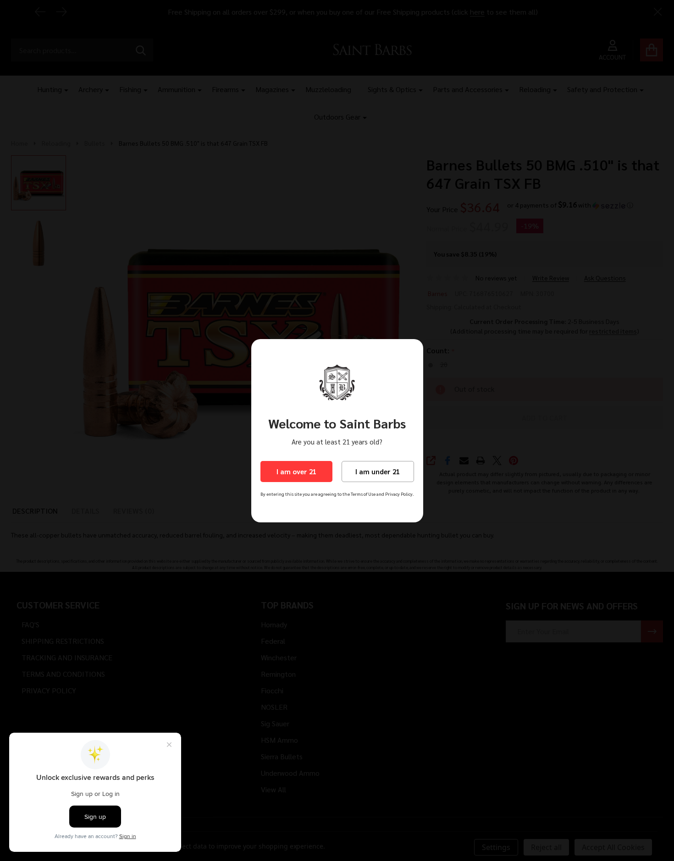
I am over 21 (296, 471)
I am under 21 (377, 471)
